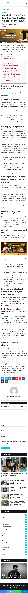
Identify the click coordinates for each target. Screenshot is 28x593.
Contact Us (15, 587)
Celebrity (4, 554)
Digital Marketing (6, 547)
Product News (5, 524)
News (3, 519)
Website (3, 436)
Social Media (5, 533)
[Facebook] (2, 378)
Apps (3, 540)
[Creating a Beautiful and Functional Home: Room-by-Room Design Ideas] (5, 496)
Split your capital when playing (11, 81)
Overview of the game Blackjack (10, 65)
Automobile (4, 542)
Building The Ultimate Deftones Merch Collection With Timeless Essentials (18, 489)
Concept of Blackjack (9, 66)
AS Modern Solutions (7, 24)
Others (7, 9)
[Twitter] (6, 378)
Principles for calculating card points (12, 74)
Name (3, 425)
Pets (3, 531)
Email (2, 430)
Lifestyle (4, 552)
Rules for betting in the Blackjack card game (14, 73)
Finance (4, 538)
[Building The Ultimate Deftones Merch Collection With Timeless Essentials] (5, 489)
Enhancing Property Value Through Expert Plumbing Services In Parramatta (17, 482)
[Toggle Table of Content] (23, 63)
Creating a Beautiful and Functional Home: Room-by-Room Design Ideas (17, 496)
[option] (14, 571)
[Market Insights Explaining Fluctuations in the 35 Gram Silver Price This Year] (5, 503)
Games (3, 549)
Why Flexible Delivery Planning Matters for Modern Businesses (14, 474)
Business (4, 522)
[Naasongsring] (8, 3)
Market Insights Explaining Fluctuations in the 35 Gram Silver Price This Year (17, 502)
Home (3, 9)
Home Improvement (6, 526)
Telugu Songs (5, 515)
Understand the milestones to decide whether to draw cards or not (15, 80)
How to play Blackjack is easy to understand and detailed (13, 70)
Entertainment (5, 545)
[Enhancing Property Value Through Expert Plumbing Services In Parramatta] (5, 482)
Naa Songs (22, 585)
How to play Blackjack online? (11, 68)
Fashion (4, 535)
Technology (4, 529)
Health (3, 517)
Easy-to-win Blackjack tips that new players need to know (13, 77)
